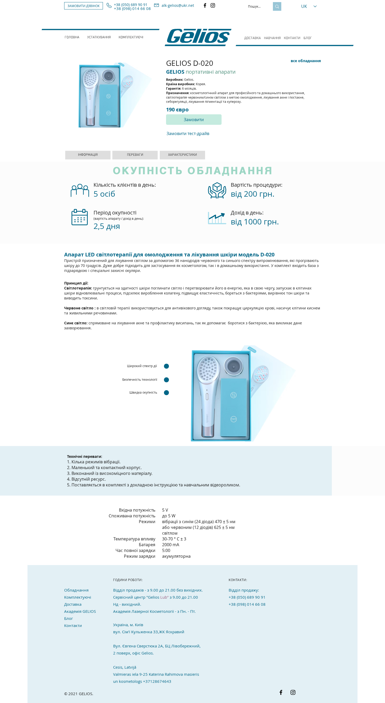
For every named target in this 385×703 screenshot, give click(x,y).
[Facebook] (205, 5)
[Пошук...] (277, 6)
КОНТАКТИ (292, 38)
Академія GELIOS (80, 611)
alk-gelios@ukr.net (178, 5)
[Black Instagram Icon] (293, 692)
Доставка (72, 604)
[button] (83, 5)
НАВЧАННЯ (272, 38)
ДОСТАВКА (252, 38)
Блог (68, 618)
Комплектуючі (77, 597)
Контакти (73, 625)
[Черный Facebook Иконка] (281, 692)
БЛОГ (308, 38)
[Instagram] (213, 5)
